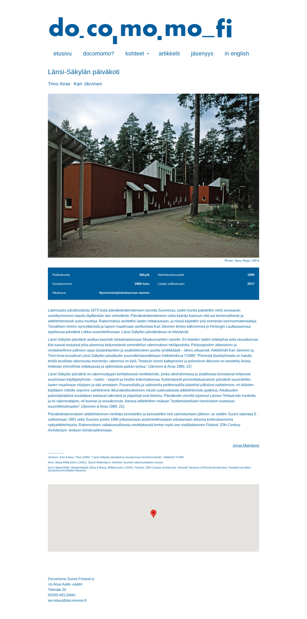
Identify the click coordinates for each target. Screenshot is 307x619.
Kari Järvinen (88, 83)
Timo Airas (59, 83)
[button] (153, 514)
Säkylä (144, 274)
